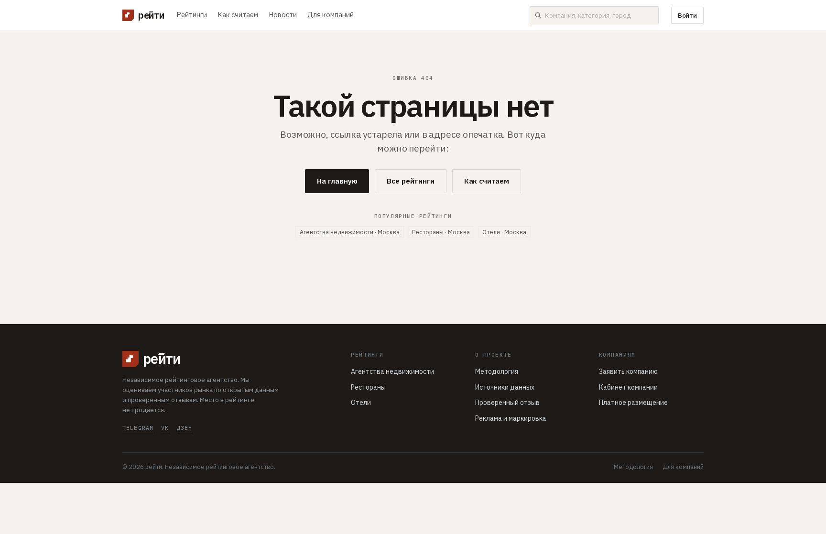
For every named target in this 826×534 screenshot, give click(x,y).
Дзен (185, 427)
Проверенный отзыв (507, 402)
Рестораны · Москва (441, 232)
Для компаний (330, 14)
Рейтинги (191, 14)
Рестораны (368, 387)
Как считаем (237, 14)
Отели (361, 402)
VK (165, 427)
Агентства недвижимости (392, 371)
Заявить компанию (628, 371)
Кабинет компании (628, 387)
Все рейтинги (410, 180)
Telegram (137, 427)
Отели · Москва (504, 232)
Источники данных (504, 387)
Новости (283, 14)
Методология (496, 371)
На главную (337, 180)
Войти (687, 15)
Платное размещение (633, 402)
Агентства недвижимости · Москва (350, 232)
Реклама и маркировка (510, 418)
